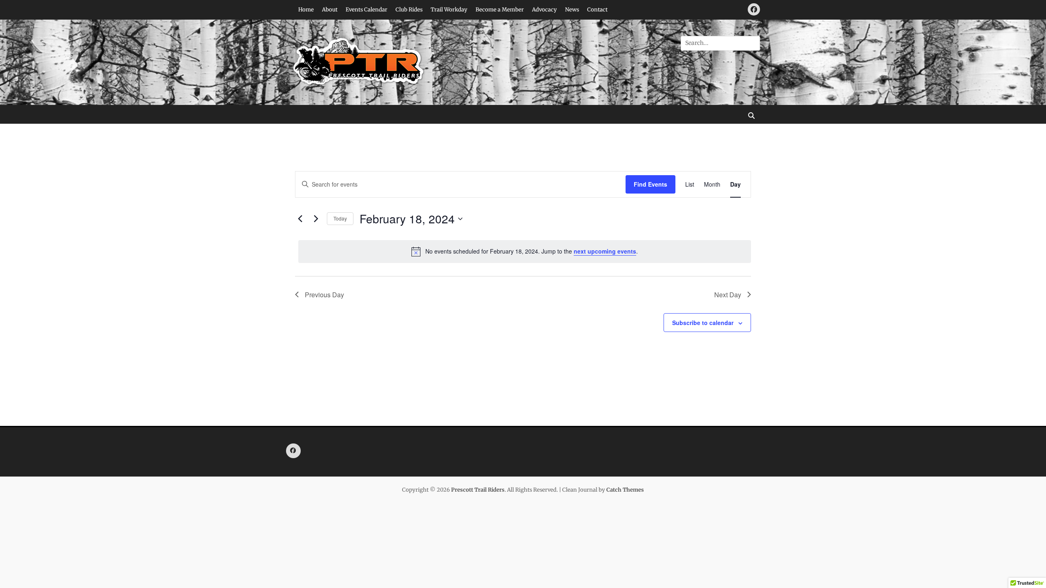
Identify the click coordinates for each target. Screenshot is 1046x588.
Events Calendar (366, 9)
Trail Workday (449, 9)
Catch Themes (625, 489)
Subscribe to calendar (702, 322)
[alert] (524, 251)
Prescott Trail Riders (478, 489)
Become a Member (500, 9)
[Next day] (316, 219)
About (329, 9)
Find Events (650, 184)
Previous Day (324, 294)
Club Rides (409, 9)
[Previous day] (300, 219)
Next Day (727, 294)
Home (306, 9)
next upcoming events (605, 251)
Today (340, 218)
